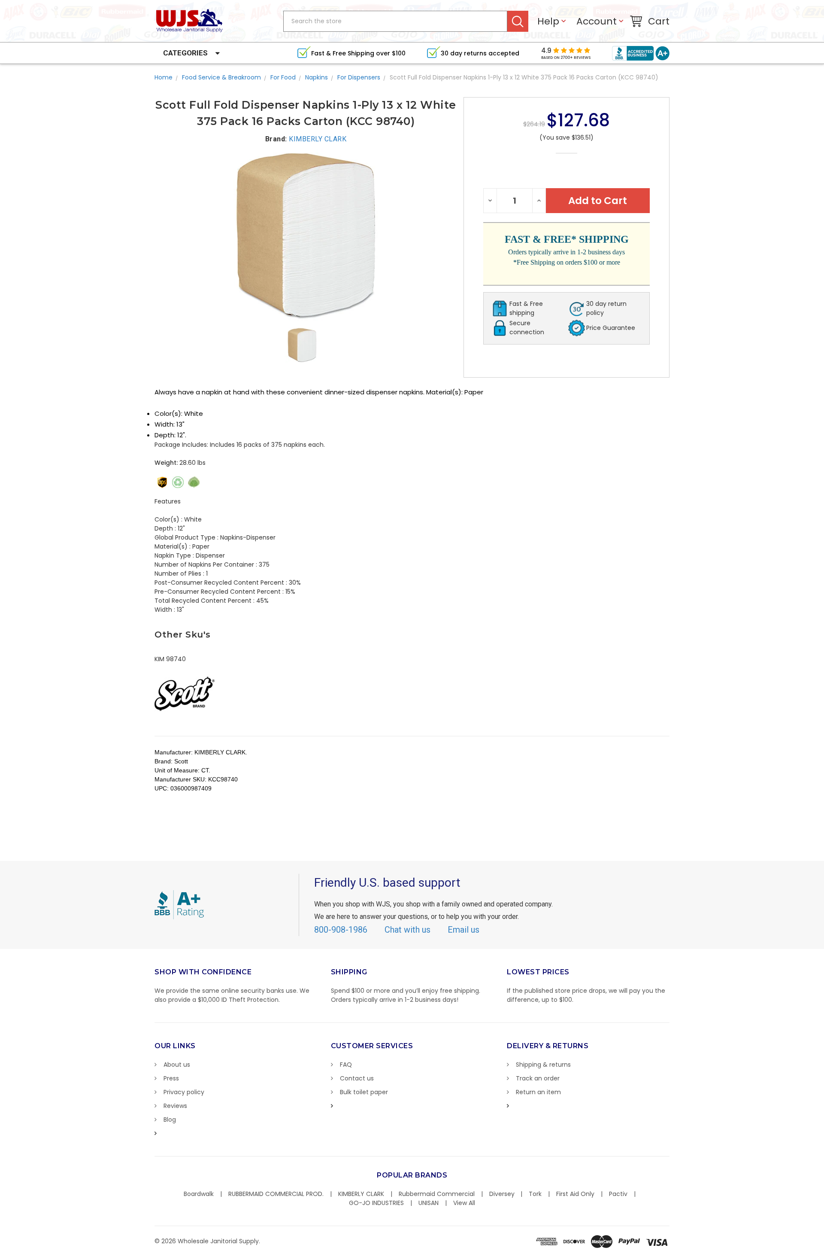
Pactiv (618, 1194)
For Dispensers (358, 77)
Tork (535, 1194)
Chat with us (407, 929)
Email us (463, 929)
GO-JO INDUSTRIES (376, 1203)
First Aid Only (575, 1194)
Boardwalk (199, 1194)
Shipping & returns (543, 1064)
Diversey (502, 1194)
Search (517, 21)
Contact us (357, 1078)
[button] (823, 1252)
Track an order (538, 1078)
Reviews (175, 1105)
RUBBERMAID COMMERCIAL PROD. (276, 1194)
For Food (283, 77)
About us (177, 1064)
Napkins (316, 77)
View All (464, 1203)
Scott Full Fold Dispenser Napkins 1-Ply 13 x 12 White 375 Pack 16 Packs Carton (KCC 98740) (524, 77)
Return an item (538, 1092)
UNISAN (428, 1203)
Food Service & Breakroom (221, 77)
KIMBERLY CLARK (361, 1194)
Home (163, 77)
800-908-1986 (340, 929)
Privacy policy (184, 1092)
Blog (170, 1119)
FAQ (346, 1064)
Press (171, 1078)
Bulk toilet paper (364, 1092)
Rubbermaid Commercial (437, 1194)
